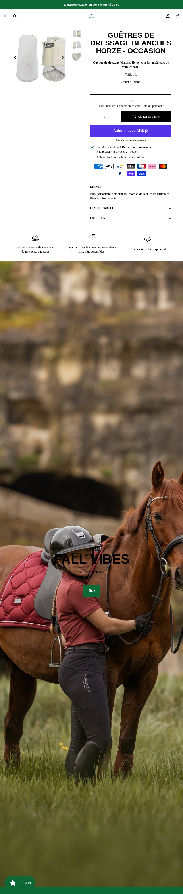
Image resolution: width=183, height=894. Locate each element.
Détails (95, 186)
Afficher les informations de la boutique (120, 157)
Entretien (97, 218)
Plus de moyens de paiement (131, 140)
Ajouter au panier (149, 116)
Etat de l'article (103, 208)
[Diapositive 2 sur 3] (76, 45)
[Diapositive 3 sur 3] (76, 56)
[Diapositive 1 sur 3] (76, 33)
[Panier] (178, 16)
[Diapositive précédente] (14, 58)
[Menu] (5, 16)
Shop (91, 590)
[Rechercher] (15, 16)
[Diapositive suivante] (64, 58)
